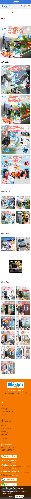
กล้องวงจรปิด (4, 408)
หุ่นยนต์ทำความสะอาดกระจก (7, 420)
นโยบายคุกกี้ (8, 493)
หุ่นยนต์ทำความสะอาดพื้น (7, 421)
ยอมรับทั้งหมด (19, 496)
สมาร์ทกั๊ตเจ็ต (3, 425)
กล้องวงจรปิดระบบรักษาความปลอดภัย (9, 409)
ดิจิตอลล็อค (4, 431)
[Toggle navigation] (29, 6)
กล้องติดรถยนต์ (4, 414)
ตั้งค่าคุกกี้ (11, 496)
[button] (21, 6)
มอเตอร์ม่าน (3, 441)
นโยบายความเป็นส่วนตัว (20, 491)
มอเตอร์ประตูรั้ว (4, 438)
